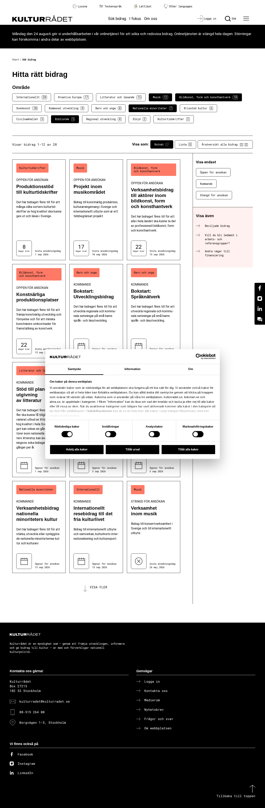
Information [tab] (132, 369)
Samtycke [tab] (74, 369)
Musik (160, 97)
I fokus (135, 18)
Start (15, 59)
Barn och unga (107, 108)
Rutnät (159, 144)
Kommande (206, 184)
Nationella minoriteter (152, 108)
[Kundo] (260, 319)
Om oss (150, 18)
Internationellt (31, 97)
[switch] (110, 434)
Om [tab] (190, 369)
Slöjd (139, 119)
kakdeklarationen (99, 411)
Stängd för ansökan (214, 195)
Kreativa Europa (73, 97)
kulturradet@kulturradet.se (44, 701)
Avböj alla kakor (76, 449)
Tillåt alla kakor (188, 449)
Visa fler (98, 587)
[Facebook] (260, 288)
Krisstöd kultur (198, 108)
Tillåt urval (133, 449)
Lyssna (82, 6)
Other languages (180, 6)
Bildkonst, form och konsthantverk (208, 97)
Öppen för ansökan (213, 172)
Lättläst (145, 6)
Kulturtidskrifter (173, 119)
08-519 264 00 (32, 712)
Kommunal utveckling (66, 108)
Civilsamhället (29, 119)
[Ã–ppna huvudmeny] (247, 19)
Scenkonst (26, 108)
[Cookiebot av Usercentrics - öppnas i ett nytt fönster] (199, 356)
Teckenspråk (113, 6)
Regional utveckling (103, 119)
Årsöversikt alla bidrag (219, 144)
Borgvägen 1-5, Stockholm (42, 722)
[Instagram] (260, 298)
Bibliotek (64, 119)
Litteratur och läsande (120, 97)
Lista (183, 144)
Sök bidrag (117, 18)
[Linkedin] (260, 309)
